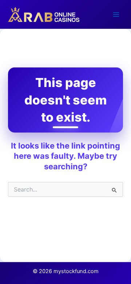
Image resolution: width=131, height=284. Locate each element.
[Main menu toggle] (116, 14)
